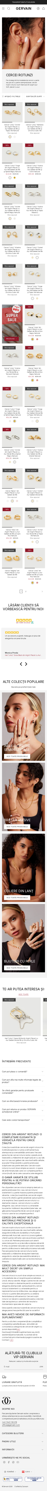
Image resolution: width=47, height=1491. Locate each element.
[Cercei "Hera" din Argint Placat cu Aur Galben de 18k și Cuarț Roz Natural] (12, 517)
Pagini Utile (9, 1441)
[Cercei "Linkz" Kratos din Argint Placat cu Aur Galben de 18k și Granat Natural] (35, 437)
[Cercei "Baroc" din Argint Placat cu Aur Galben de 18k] (12, 478)
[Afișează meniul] (3, 8)
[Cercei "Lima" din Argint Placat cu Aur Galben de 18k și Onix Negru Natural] (35, 315)
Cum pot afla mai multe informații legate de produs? (21, 1081)
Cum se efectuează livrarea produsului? (20, 1101)
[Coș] (43, 8)
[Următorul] (36, 591)
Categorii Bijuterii (13, 1433)
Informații (8, 1449)
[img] (24, 620)
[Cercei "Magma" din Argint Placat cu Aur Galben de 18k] (12, 558)
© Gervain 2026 (7, 1486)
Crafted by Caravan (21, 1486)
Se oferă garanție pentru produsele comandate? (18, 1091)
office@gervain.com (11, 1425)
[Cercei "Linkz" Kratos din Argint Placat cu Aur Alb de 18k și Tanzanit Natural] (12, 355)
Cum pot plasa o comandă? (14, 1071)
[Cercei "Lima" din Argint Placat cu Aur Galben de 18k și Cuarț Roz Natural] (35, 558)
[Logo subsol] (6, 1400)
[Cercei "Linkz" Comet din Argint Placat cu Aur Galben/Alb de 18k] (35, 478)
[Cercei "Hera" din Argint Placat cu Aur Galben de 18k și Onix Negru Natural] (35, 355)
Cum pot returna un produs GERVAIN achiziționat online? (19, 1110)
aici (18, 1329)
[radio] (10, 136)
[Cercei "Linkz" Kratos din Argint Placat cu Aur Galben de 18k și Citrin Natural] (35, 153)
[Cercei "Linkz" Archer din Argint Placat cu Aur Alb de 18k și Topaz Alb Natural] (35, 517)
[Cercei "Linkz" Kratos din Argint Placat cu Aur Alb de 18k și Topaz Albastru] (35, 194)
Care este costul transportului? (16, 1120)
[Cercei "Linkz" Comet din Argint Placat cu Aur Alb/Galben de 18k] (35, 235)
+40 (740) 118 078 (9, 1422)
